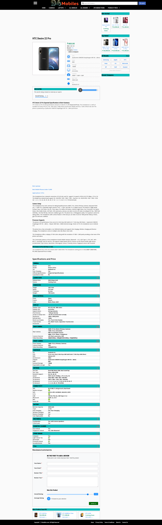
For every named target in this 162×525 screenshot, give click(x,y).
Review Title (38, 473)
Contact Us (125, 522)
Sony (106, 63)
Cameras (52, 8)
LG (115, 63)
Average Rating (39, 498)
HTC (45, 509)
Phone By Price (113, 8)
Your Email (38, 468)
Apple (115, 60)
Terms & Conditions (109, 522)
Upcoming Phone (99, 8)
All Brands (84, 8)
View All (128, 55)
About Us (118, 522)
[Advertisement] (66, 24)
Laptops (61, 8)
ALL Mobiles (73, 8)
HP (106, 67)
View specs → (43, 517)
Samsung (106, 60)
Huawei (125, 67)
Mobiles (75, 50)
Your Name (38, 463)
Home (43, 8)
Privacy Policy (99, 522)
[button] (35, 3)
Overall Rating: (38, 494)
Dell (115, 67)
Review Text (38, 478)
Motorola (125, 63)
